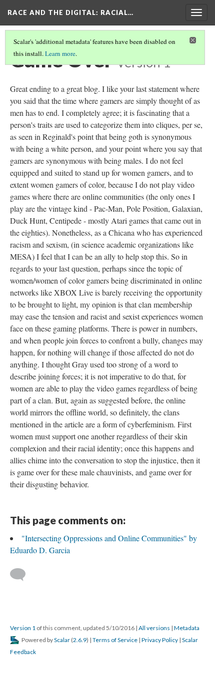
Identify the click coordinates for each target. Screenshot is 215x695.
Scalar (62, 640)
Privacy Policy (160, 640)
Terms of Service (115, 640)
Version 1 (23, 628)
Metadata (187, 628)
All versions (154, 628)
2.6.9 (79, 640)
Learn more (60, 53)
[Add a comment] (22, 574)
